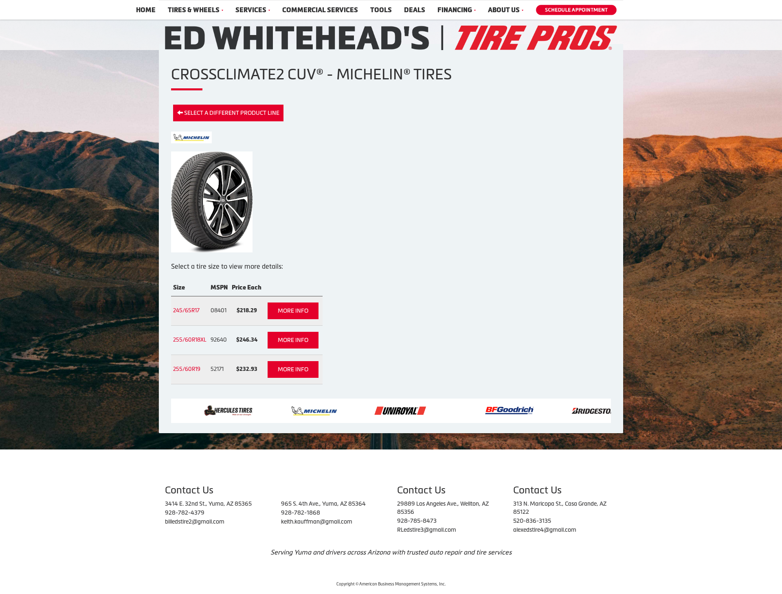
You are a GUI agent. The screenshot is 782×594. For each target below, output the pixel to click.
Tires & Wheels (194, 10)
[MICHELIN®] (277, 410)
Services (250, 10)
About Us (504, 10)
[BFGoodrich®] (472, 410)
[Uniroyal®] (363, 410)
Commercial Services (320, 10)
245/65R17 (186, 310)
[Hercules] (191, 410)
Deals (414, 10)
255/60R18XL (189, 340)
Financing (454, 10)
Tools (381, 10)
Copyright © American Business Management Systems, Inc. (391, 584)
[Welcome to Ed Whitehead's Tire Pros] (391, 37)
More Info (293, 310)
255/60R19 (186, 369)
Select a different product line (231, 113)
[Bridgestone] (559, 410)
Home (146, 10)
